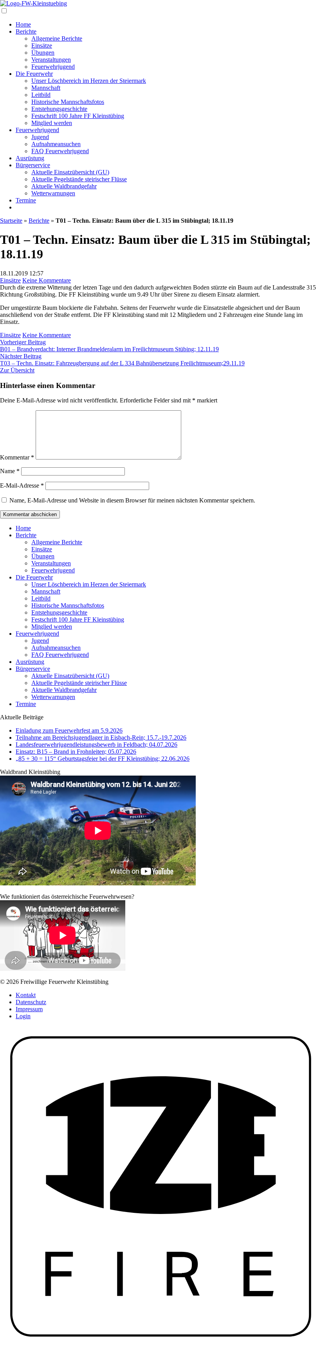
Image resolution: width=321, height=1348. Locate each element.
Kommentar (17, 457)
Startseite (11, 220)
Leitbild (40, 94)
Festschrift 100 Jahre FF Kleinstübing (77, 116)
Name (10, 471)
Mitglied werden (51, 123)
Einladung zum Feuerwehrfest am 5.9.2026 (69, 730)
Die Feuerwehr (34, 73)
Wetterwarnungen (53, 193)
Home (23, 24)
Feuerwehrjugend (53, 66)
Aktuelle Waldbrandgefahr (64, 186)
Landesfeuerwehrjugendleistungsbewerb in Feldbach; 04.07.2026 (96, 744)
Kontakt (26, 995)
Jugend (40, 137)
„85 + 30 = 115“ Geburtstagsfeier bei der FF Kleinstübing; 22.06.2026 (102, 758)
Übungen (42, 52)
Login (23, 1016)
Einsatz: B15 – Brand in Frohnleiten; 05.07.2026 (76, 751)
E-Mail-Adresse (22, 485)
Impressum (29, 1009)
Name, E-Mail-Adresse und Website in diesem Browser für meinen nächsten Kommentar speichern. (132, 500)
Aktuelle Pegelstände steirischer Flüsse (79, 179)
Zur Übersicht (17, 370)
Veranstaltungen (51, 59)
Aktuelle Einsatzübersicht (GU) (70, 172)
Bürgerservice (33, 165)
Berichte (26, 31)
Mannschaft (45, 87)
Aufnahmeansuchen (56, 144)
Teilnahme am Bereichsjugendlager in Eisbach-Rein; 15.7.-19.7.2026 (101, 737)
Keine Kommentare (46, 280)
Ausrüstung (30, 158)
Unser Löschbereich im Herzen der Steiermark (88, 80)
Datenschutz (31, 1002)
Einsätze (41, 45)
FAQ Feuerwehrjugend (60, 151)
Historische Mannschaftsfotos (67, 101)
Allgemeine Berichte (56, 38)
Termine (26, 200)
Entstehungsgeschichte (59, 108)
